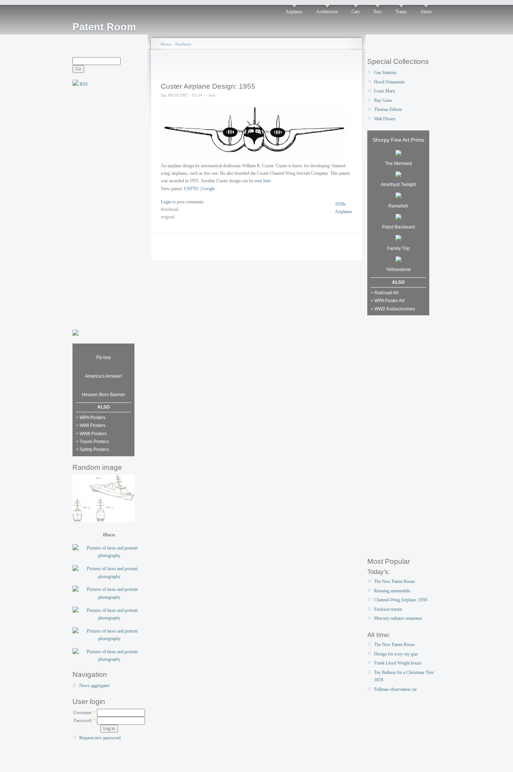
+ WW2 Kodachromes (393, 309)
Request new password (100, 737)
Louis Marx (384, 91)
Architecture (327, 11)
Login (166, 201)
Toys (377, 11)
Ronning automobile (392, 590)
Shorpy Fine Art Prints (398, 140)
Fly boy (103, 357)
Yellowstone (398, 269)
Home (166, 44)
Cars (356, 11)
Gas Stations (385, 72)
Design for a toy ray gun (396, 654)
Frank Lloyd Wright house (397, 663)
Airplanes (294, 11)
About (426, 11)
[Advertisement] (102, 207)
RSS (83, 84)
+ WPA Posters (91, 417)
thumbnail (169, 209)
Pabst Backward (398, 227)
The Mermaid (398, 163)
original (167, 216)
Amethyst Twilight (398, 184)
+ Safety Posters (92, 449)
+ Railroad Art (384, 292)
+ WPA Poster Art (387, 300)
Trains (401, 11)
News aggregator (94, 685)
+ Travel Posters (92, 441)
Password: (85, 720)
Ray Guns (383, 100)
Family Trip (398, 248)
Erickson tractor (388, 609)
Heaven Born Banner (103, 394)
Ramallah (398, 206)
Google (208, 188)
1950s (340, 204)
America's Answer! (103, 376)
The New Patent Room (394, 581)
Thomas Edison (388, 109)
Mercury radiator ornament (398, 618)
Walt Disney (385, 118)
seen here (262, 180)
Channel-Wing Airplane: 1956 (400, 599)
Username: (84, 712)
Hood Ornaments (389, 82)
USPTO (191, 188)
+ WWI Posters (91, 425)
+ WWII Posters (91, 433)
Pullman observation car (395, 689)
